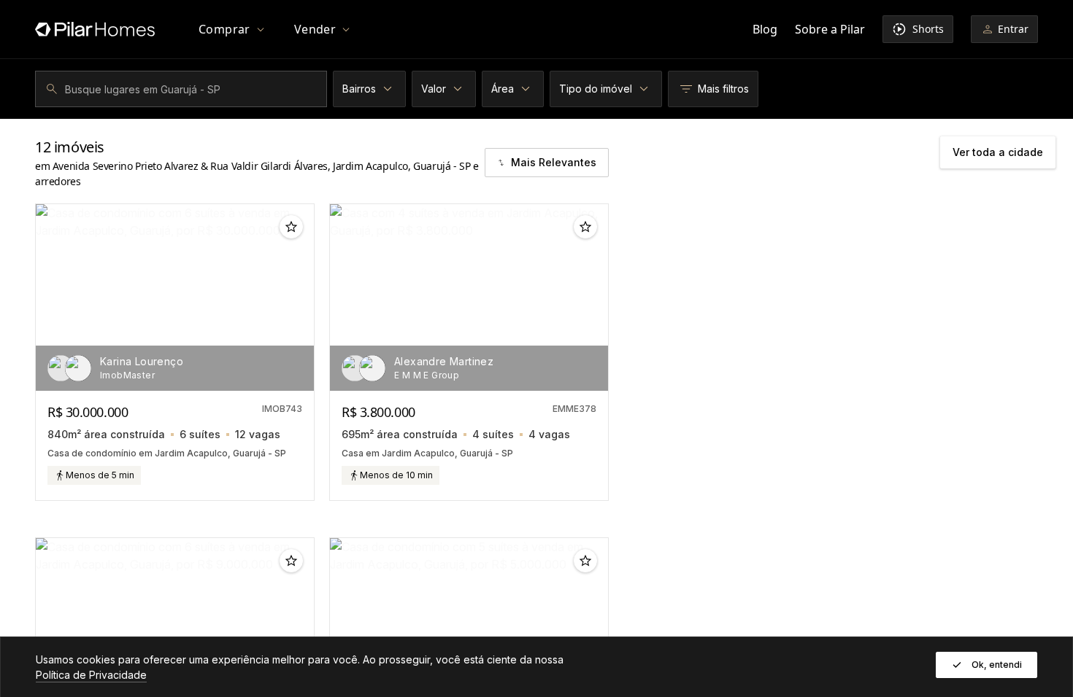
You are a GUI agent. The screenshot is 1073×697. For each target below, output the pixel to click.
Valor (433, 88)
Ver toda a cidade (998, 152)
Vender (315, 29)
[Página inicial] (95, 29)
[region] (175, 297)
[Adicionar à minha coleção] (291, 226)
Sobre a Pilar (830, 29)
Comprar (224, 29)
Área (502, 88)
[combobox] (183, 88)
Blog (765, 29)
